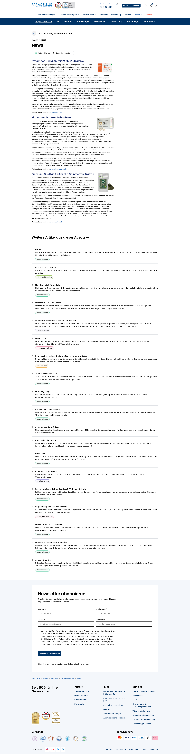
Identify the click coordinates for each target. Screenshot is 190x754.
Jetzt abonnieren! (64, 21)
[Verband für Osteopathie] (59, 739)
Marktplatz (79, 704)
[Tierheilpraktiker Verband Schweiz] (76, 739)
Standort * (100, 619)
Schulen (127, 14)
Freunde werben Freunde (143, 715)
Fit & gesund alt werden (45, 267)
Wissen (45, 678)
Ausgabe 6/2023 (67, 678)
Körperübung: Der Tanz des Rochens (51, 506)
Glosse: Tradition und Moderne (48, 524)
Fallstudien (40, 453)
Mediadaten (149, 21)
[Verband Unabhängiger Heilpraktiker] (43, 739)
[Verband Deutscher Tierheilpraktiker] (51, 739)
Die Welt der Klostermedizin (47, 409)
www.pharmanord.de (58, 169)
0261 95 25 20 (106, 7)
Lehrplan (107, 709)
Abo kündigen (83, 21)
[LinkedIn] (63, 749)
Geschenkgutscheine (142, 723)
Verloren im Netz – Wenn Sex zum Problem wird (56, 320)
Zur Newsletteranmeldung (144, 719)
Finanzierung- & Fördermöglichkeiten (142, 705)
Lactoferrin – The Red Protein (48, 302)
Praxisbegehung (42, 391)
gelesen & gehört (43, 560)
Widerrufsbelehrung (141, 711)
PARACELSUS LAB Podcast (144, 691)
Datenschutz (133, 749)
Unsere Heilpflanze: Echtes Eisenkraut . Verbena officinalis (60, 489)
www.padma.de (56, 112)
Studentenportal (81, 691)
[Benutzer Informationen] (156, 5)
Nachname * (101, 609)
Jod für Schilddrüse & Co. (46, 374)
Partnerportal (80, 700)
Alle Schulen (138, 695)
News (79, 678)
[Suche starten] (146, 5)
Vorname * (43, 609)
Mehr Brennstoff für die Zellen (48, 285)
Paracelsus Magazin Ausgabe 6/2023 (55, 33)
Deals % (149, 14)
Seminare (104, 14)
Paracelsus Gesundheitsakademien (51, 542)
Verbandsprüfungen (112, 713)
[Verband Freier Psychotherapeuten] (35, 739)
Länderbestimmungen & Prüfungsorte (114, 692)
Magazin (54, 678)
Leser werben (100, 21)
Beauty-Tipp (40, 338)
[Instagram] (47, 749)
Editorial (38, 249)
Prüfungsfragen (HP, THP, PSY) (114, 699)
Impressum (121, 749)
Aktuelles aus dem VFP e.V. (47, 471)
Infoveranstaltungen (131, 5)
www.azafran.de (56, 222)
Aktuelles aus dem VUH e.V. (47, 427)
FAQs (135, 700)
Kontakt (109, 749)
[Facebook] (58, 749)
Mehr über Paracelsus (113, 705)
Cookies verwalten (150, 749)
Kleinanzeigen (133, 21)
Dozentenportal (81, 695)
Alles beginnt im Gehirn (45, 440)
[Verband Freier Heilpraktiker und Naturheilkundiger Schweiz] (84, 739)
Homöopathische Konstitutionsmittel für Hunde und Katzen (61, 356)
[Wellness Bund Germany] (67, 739)
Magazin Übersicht (44, 21)
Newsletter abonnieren (50, 653)
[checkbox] (39, 631)
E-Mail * (41, 619)
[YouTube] (52, 749)
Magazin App (116, 21)
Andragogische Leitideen (114, 718)
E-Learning (116, 14)
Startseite (36, 678)
